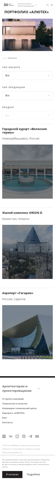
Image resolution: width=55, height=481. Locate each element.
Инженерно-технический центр (19, 408)
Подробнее (33, 474)
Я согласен (12, 474)
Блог (4, 417)
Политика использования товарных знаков (21, 449)
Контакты (7, 422)
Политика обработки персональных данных (21, 445)
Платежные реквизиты (12, 452)
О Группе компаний (13, 399)
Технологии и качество (14, 403)
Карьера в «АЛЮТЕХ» (13, 413)
